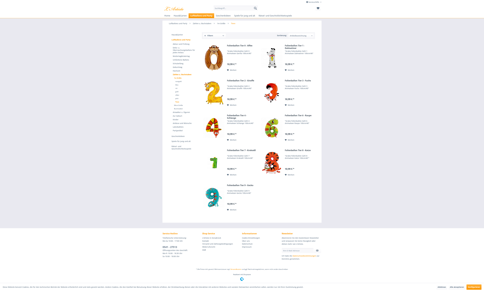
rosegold (178, 81)
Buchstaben (178, 109)
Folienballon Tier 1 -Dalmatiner (295, 46)
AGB (204, 250)
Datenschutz (247, 244)
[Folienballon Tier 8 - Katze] (271, 162)
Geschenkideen (178, 136)
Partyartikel (178, 130)
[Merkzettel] (318, 8)
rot (176, 88)
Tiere (177, 102)
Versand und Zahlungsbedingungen (217, 244)
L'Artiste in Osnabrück (211, 238)
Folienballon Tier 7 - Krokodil (241, 150)
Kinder (175, 119)
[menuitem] (236, 8)
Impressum (247, 247)
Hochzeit (176, 71)
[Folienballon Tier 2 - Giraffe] (213, 93)
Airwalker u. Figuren (181, 112)
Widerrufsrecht (208, 247)
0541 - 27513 (170, 247)
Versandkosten (235, 269)
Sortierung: (282, 35)
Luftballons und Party (181, 40)
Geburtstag (177, 67)
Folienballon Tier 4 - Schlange (237, 116)
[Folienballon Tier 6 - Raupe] (271, 127)
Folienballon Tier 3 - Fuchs (298, 80)
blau (176, 85)
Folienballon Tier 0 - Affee (239, 45)
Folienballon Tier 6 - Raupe (298, 115)
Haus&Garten (177, 34)
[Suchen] (255, 8)
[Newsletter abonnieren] (317, 250)
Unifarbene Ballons (181, 60)
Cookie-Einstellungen (251, 238)
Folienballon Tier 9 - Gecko (240, 185)
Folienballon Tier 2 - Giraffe (240, 80)
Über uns (246, 241)
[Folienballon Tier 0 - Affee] (213, 58)
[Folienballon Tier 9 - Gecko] (213, 197)
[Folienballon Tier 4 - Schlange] (213, 127)
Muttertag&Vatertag (181, 56)
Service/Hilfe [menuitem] (314, 2)
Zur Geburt (177, 116)
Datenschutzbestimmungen (304, 256)
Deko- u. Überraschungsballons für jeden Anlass (184, 50)
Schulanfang (178, 63)
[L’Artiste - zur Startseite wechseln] (174, 9)
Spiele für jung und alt (181, 141)
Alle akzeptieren (457, 287)
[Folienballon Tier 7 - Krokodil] (213, 162)
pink (176, 98)
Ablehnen (442, 287)
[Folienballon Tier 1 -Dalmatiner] (271, 58)
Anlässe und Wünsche (182, 123)
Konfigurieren (474, 287)
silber (177, 95)
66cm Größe (178, 105)
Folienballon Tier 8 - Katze (298, 150)
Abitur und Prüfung (181, 44)
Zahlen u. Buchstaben (182, 74)
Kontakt (205, 241)
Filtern (210, 35)
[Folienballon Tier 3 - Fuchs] (271, 93)
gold (176, 92)
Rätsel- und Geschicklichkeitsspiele (181, 147)
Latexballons (178, 127)
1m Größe (178, 78)
